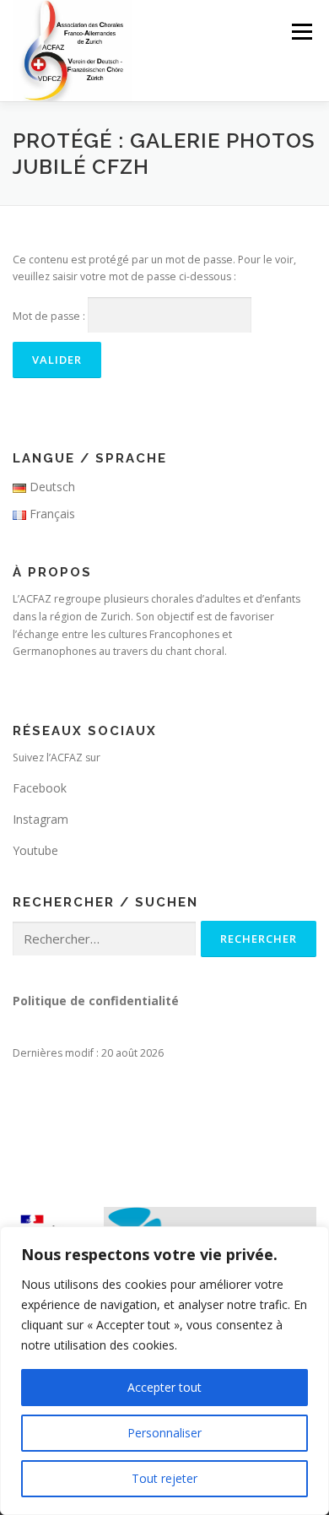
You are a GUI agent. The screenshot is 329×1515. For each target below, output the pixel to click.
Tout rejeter (164, 1478)
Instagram (40, 819)
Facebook (40, 788)
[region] (164, 1370)
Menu (301, 31)
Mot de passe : (50, 316)
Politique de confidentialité (96, 1001)
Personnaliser (164, 1433)
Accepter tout (164, 1387)
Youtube (35, 850)
